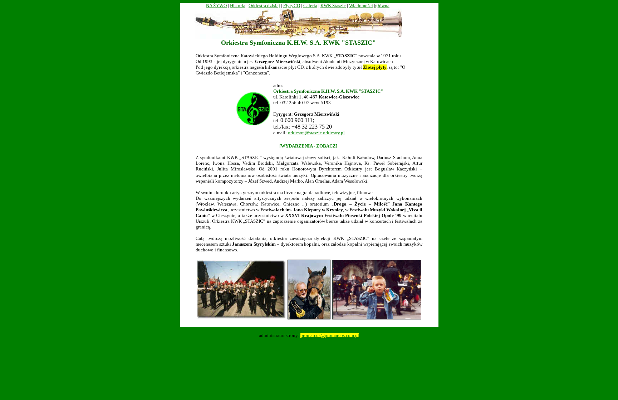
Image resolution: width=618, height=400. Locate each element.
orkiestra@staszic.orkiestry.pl (316, 132)
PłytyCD (291, 5)
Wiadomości (361, 5)
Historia (237, 5)
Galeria (310, 5)
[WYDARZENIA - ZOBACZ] (308, 146)
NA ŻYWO (216, 5)
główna (382, 5)
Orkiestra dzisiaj (264, 5)
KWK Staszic (333, 5)
